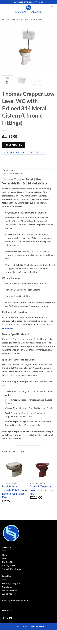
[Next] (50, 47)
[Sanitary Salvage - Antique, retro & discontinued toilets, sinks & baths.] (28, 9)
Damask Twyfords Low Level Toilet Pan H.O (42, 490)
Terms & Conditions (11, 569)
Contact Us (7, 562)
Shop (15, 19)
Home (5, 19)
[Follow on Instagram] (7, 618)
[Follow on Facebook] (4, 618)
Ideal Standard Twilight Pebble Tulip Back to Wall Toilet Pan (14, 492)
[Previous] (6, 47)
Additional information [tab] (13, 173)
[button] (4, 9)
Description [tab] (8, 170)
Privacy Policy (8, 565)
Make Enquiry (13, 145)
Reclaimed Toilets (31, 19)
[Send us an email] (10, 618)
